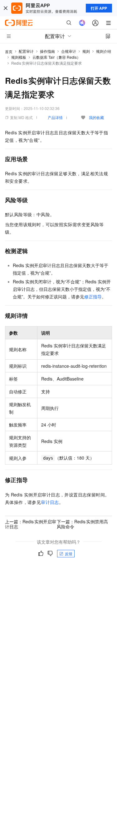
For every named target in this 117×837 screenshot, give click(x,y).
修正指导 (93, 296)
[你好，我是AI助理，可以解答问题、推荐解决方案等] (82, 22)
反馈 (68, 553)
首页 (8, 51)
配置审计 (26, 51)
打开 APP (99, 8)
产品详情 (55, 117)
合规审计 (68, 51)
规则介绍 (103, 51)
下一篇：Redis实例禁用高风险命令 (82, 524)
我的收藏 (96, 117)
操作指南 (47, 51)
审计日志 (50, 502)
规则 (86, 51)
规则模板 (18, 57)
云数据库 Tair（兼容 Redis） (56, 57)
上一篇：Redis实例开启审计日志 (30, 524)
